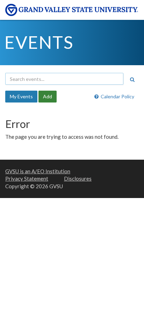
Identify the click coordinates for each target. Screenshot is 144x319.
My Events (21, 96)
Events (39, 42)
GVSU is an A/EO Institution (37, 171)
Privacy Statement (26, 178)
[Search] (132, 79)
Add (47, 96)
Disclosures (78, 178)
